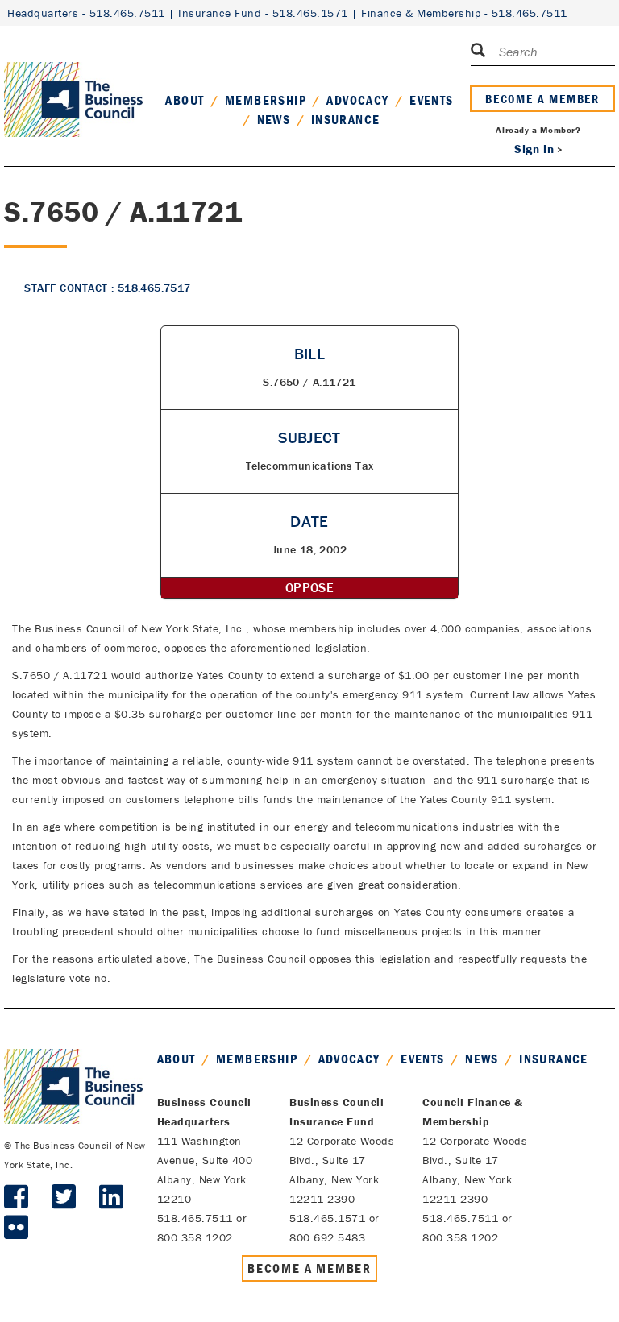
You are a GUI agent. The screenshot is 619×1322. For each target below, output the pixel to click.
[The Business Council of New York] (73, 80)
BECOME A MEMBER (542, 98)
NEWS (274, 119)
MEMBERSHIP (265, 100)
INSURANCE (345, 119)
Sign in (534, 148)
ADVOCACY (357, 100)
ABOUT (184, 100)
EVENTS (431, 100)
